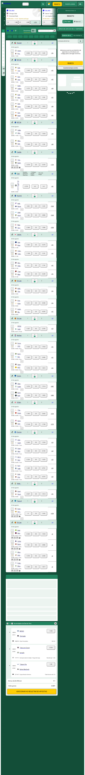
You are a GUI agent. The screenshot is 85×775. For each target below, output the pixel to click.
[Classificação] (17, 171)
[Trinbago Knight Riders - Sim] (35, 190)
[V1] (28, 56)
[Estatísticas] (12, 171)
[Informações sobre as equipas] (19, 171)
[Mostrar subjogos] (21, 77)
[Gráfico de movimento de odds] (15, 171)
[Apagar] (55, 579)
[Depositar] (43, 4)
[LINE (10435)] (8, 31)
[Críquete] (12, 31)
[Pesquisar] (54, 30)
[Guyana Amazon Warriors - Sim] (26, 190)
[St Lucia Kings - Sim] (43, 190)
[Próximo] (13, 580)
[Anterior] (7, 580)
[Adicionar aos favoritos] (39, 10)
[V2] (43, 56)
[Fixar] (12, 54)
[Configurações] (80, 54)
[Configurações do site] (80, 4)
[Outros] (33, 31)
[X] (35, 56)
